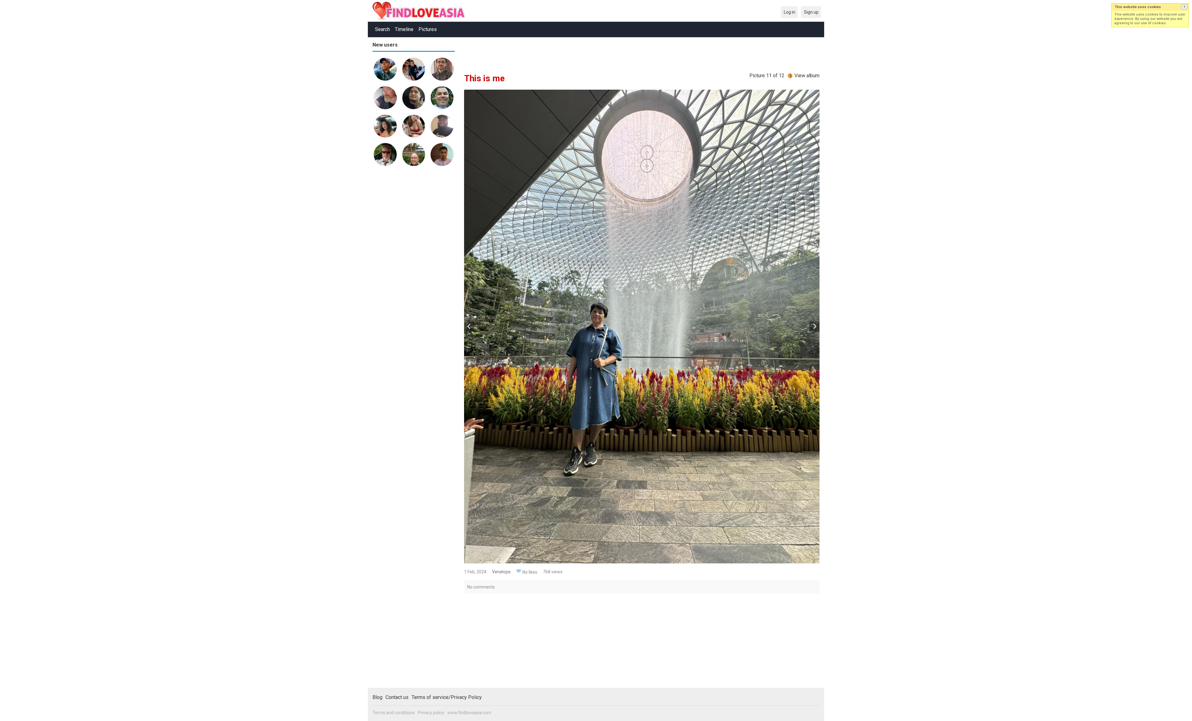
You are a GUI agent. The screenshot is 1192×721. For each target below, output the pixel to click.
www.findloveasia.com (469, 712)
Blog (377, 697)
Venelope (501, 571)
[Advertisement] (397, 268)
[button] (1184, 6)
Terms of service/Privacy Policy (447, 697)
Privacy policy (431, 712)
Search (382, 29)
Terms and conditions (393, 712)
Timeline (404, 29)
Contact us (397, 697)
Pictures (427, 29)
